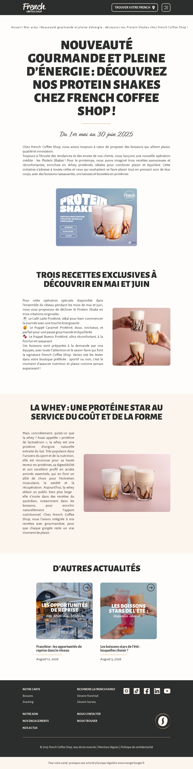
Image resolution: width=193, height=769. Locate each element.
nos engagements (36, 720)
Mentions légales (108, 747)
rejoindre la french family (96, 689)
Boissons (28, 695)
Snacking (28, 701)
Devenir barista (86, 701)
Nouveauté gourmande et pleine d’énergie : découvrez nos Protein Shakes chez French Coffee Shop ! (114, 27)
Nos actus (31, 27)
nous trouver (87, 720)
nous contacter (89, 713)
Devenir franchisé (87, 695)
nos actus (30, 727)
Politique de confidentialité (137, 747)
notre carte (31, 689)
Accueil (16, 27)
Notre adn (30, 713)
